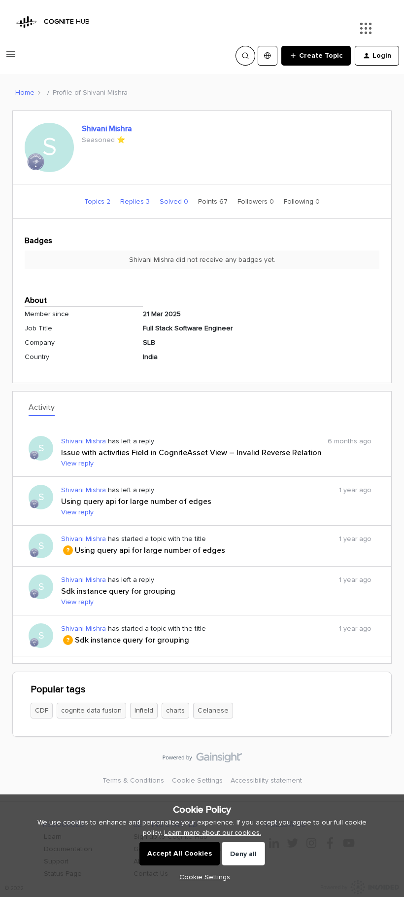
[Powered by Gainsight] (202, 760)
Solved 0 (175, 201)
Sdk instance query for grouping (118, 591)
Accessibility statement (266, 780)
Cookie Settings (197, 780)
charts (175, 710)
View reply (77, 463)
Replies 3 (136, 201)
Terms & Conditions (133, 780)
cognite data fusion (91, 710)
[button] (11, 58)
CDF (41, 710)
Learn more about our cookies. (212, 832)
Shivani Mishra (107, 129)
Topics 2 (98, 201)
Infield (144, 710)
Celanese (213, 710)
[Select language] (267, 56)
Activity (42, 407)
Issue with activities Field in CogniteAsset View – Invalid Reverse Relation (191, 453)
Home (24, 92)
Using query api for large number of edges (136, 501)
